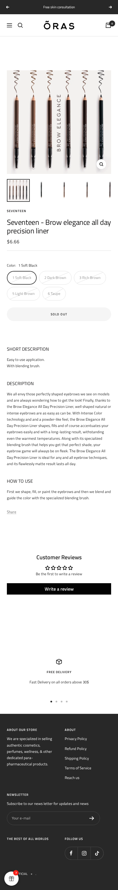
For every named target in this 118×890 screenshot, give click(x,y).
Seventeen (16, 211)
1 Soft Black (21, 277)
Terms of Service (78, 768)
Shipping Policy (77, 758)
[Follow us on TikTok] (97, 853)
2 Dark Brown (55, 277)
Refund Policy (75, 748)
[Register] (91, 818)
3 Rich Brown (90, 277)
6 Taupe (54, 293)
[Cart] (108, 25)
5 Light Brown (23, 293)
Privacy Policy (76, 738)
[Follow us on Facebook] (71, 853)
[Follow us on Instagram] (84, 853)
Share (11, 512)
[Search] (20, 25)
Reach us (72, 777)
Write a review (59, 588)
